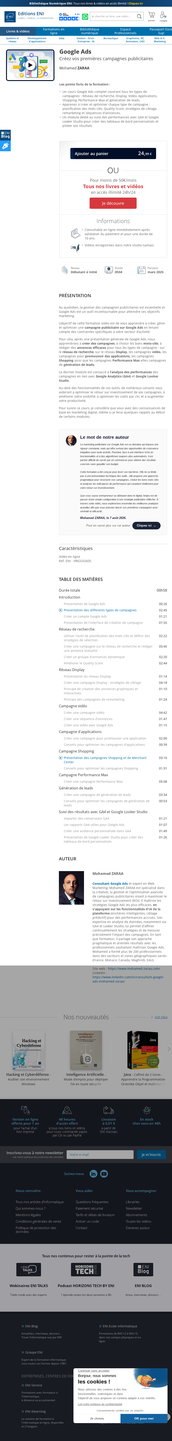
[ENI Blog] (143, 1270)
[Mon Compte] (163, 17)
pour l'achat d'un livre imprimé (25, 1125)
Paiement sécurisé (89, 1208)
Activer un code (87, 1221)
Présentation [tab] (75, 295)
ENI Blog (31, 1326)
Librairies (133, 1202)
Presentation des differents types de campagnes (115, 610)
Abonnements (136, 1215)
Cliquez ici (144, 525)
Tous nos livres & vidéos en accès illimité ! (86, 3)
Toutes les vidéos (138, 1221)
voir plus (161, 1017)
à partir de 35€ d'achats (109, 1125)
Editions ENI (36, 15)
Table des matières (81, 579)
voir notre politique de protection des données (38, 1157)
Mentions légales (28, 1215)
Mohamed (74, 68)
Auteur (67, 859)
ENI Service (33, 1385)
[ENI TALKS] (28, 1270)
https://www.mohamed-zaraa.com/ (134, 968)
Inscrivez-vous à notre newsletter (34, 1154)
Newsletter (134, 1208)
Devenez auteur (138, 1228)
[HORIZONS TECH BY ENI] (86, 1270)
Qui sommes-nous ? (30, 1208)
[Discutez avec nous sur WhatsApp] (85, 17)
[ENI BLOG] (5, 135)
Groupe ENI (34, 1352)
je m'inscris (151, 1154)
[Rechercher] (139, 16)
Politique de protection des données (36, 1230)
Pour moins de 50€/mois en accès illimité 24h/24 (113, 185)
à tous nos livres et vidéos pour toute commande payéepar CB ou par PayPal (67, 1127)
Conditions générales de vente (38, 1221)
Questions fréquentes (92, 1202)
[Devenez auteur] (5, 146)
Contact (81, 1228)
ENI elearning (35, 1411)
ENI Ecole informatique (120, 1326)
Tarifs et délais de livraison (95, 1215)
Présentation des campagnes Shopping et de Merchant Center (115, 760)
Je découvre (113, 203)
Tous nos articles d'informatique (40, 1202)
